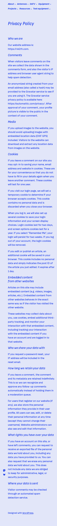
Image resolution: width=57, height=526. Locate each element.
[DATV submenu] (36, 4)
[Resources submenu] (31, 9)
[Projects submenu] (17, 9)
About (11, 4)
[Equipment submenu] (50, 4)
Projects (12, 8)
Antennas (22, 4)
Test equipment (41, 8)
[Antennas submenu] (28, 4)
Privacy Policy (21, 23)
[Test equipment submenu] (50, 9)
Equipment (43, 4)
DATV (32, 4)
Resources (24, 8)
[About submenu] (15, 4)
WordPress (27, 513)
